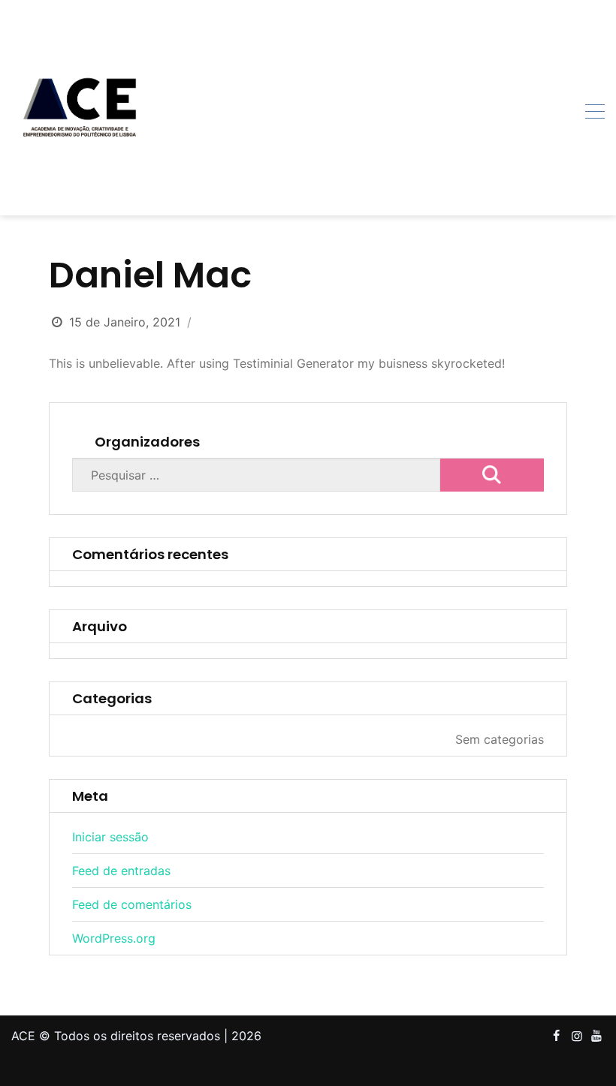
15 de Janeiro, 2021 (124, 321)
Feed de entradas (121, 870)
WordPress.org (114, 938)
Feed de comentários (132, 904)
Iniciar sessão (110, 836)
